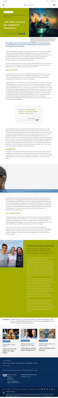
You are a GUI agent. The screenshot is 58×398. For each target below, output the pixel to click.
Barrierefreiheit (24, 389)
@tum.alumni (5, 365)
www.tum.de (36, 370)
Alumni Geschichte (27, 323)
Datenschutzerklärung (20, 363)
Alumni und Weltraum (28, 319)
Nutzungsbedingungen (29, 363)
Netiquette (35, 363)
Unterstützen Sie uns (25, 376)
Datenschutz (31, 389)
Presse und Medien (15, 389)
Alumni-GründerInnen (43, 319)
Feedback (8, 389)
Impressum (13, 363)
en (48, 1)
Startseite (4, 363)
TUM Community (29, 5)
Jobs (3, 389)
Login (5, 1)
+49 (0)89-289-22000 (15, 382)
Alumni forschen (15, 319)
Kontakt (8, 363)
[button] (18, 33)
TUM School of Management (42, 321)
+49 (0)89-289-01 (14, 381)
